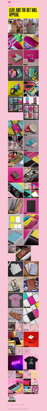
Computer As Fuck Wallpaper (26, 393)
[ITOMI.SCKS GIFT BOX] (15, 393)
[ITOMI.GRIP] (31, 96)
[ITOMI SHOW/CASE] (15, 33)
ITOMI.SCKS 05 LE (26, 346)
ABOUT (9, 404)
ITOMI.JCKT (25, 291)
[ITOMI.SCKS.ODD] (31, 229)
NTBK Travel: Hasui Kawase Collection (13, 111)
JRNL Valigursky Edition (27, 80)
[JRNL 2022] (31, 323)
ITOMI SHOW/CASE (10, 33)
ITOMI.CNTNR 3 (10, 166)
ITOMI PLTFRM (10, 64)
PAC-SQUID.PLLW (10, 346)
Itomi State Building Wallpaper (34, 189)
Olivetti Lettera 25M (19, 377)
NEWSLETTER (12, 404)
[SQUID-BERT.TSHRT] (31, 370)
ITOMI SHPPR (25, 64)
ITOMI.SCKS (9, 197)
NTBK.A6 (9, 244)
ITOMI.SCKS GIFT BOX (11, 393)
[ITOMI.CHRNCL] (15, 182)
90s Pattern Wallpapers (35, 385)
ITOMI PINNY (25, 33)
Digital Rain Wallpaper (27, 197)
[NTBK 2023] (15, 229)
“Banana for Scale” (10, 252)
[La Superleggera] (31, 49)
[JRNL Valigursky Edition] (31, 80)
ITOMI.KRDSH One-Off (11, 354)
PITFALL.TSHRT (10, 307)
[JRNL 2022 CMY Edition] (31, 307)
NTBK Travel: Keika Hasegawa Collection (29, 119)
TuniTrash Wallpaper (11, 330)
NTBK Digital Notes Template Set (34, 197)
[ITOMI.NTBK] (31, 166)
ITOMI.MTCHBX (25, 150)
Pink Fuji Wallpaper (26, 103)
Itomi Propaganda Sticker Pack (10, 401)
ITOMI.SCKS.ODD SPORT (11, 150)
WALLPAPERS (16, 404)
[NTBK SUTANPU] (15, 80)
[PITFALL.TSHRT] (15, 307)
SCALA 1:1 (33, 393)
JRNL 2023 (25, 213)
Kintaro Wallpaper (34, 103)
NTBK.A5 (25, 244)
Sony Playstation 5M (26, 385)
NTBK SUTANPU (10, 80)
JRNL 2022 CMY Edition (27, 307)
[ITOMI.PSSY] (31, 135)
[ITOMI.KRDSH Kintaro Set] (15, 213)
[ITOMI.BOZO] (15, 370)
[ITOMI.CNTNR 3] (15, 166)
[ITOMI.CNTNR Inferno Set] (23, 260)
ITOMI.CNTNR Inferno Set (19, 260)
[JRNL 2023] (31, 213)
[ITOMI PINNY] (31, 33)
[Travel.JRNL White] (15, 276)
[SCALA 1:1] (35, 393)
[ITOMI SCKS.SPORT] (15, 49)
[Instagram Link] (19, 327)
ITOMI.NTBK (25, 166)
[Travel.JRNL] (31, 276)
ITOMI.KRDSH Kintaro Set (11, 213)
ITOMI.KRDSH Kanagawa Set (11, 291)
